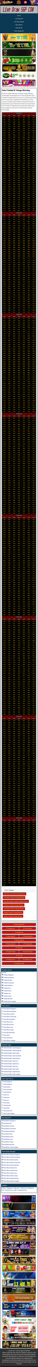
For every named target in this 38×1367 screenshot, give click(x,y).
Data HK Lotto (5, 1362)
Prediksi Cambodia (8, 983)
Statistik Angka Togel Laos (10, 1066)
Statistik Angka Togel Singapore (12, 1047)
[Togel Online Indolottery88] (19, 1314)
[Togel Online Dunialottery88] (19, 1298)
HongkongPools (6, 1360)
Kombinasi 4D (11, 959)
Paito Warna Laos (8, 1027)
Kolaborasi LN (28, 959)
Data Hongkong (7, 1084)
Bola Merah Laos (8, 1139)
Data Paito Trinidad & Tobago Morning (22, 93)
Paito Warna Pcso (8, 1022)
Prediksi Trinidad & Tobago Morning (13, 916)
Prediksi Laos (7, 993)
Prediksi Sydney (7, 980)
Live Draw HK (19, 19)
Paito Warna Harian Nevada (11, 1178)
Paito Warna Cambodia (9, 1016)
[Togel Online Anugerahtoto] (19, 1306)
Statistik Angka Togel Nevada (11, 1071)
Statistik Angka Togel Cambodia (12, 1055)
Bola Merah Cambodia (9, 1128)
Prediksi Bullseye (8, 985)
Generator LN (11, 928)
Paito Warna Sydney (9, 1014)
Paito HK (3, 972)
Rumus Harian (28, 928)
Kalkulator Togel (20, 963)
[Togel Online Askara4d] (19, 1237)
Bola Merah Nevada (8, 1144)
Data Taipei (6, 1103)
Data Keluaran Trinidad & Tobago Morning (14, 894)
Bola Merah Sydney (8, 1126)
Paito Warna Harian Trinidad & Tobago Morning (16, 901)
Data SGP (26, 1354)
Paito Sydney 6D (19, 31)
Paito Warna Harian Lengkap (11, 1181)
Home (19, 15)
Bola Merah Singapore (9, 1120)
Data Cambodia (7, 1089)
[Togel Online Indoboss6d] (19, 1206)
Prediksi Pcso (7, 988)
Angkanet (13, 1358)
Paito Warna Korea (8, 1024)
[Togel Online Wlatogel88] (19, 1252)
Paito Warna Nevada (9, 1032)
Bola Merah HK (7, 1123)
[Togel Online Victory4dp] (19, 1214)
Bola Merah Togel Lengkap (10, 1147)
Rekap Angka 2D (19, 940)
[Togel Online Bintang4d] (19, 1245)
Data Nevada (7, 1105)
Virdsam (3, 1188)
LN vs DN (19, 955)
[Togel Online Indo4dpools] (19, 1275)
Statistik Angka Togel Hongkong (12, 1050)
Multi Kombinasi (28, 951)
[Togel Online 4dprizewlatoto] (19, 1260)
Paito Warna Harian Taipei (10, 1175)
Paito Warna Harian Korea (10, 1170)
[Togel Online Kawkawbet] (19, 1222)
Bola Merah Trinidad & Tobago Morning (14, 908)
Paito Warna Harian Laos (10, 1173)
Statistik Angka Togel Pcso (10, 1061)
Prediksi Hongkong (8, 977)
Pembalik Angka (11, 951)
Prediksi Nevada (7, 998)
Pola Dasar (20, 948)
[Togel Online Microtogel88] (19, 1199)
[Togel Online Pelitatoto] (19, 75)
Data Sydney (6, 1087)
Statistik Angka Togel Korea (11, 1063)
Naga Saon (30, 1352)
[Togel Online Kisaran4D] (19, 60)
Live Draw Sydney (19, 22)
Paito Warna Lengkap (9, 1040)
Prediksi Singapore (8, 975)
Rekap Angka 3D (28, 936)
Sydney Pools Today (11, 1190)
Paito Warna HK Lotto (30, 1360)
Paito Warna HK (17, 1352)
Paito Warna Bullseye (9, 1019)
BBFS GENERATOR (19, 924)
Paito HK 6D (19, 28)
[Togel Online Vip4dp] (19, 1291)
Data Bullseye (7, 1092)
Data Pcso (6, 1095)
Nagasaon (10, 1188)
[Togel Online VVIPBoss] (19, 37)
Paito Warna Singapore (9, 1008)
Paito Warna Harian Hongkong (11, 1157)
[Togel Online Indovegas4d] (19, 1344)
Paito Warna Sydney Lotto (17, 1360)
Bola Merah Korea (8, 1136)
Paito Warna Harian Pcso (10, 1168)
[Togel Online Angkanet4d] (19, 1321)
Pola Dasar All (28, 944)
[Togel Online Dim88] (19, 45)
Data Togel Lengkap (8, 1113)
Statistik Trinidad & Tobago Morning (13, 912)
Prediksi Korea (7, 990)
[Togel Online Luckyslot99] (19, 1283)
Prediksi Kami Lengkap (9, 1001)
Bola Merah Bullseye (9, 1131)
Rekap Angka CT (11, 936)
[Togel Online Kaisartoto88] (19, 1268)
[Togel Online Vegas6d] (19, 1229)
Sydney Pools (19, 1358)
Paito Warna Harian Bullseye (11, 1165)
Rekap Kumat (19, 932)
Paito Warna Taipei (8, 1030)
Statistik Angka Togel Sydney (11, 1053)
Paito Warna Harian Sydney (10, 1160)
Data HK (21, 1354)
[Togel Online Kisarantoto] (19, 68)
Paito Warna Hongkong (9, 1011)
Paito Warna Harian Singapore (11, 1154)
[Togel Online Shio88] (19, 1337)
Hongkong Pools (22, 1190)
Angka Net (9, 1352)
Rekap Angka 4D (11, 944)
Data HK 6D (6, 1108)
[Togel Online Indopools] (19, 1329)
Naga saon (17, 1188)
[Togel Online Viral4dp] (19, 83)
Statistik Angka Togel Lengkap (11, 1074)
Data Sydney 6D (7, 1110)
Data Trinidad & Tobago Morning (16, 90)
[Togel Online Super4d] (19, 52)
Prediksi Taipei (7, 996)
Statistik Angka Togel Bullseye (11, 1058)
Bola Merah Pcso (8, 1134)
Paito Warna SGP (14, 1354)
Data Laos (6, 1100)
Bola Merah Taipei (8, 1142)
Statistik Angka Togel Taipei (11, 1069)
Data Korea (6, 1097)
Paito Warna (19, 25)
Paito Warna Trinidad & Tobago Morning (14, 897)
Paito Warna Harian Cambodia (11, 1162)
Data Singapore (7, 1081)
